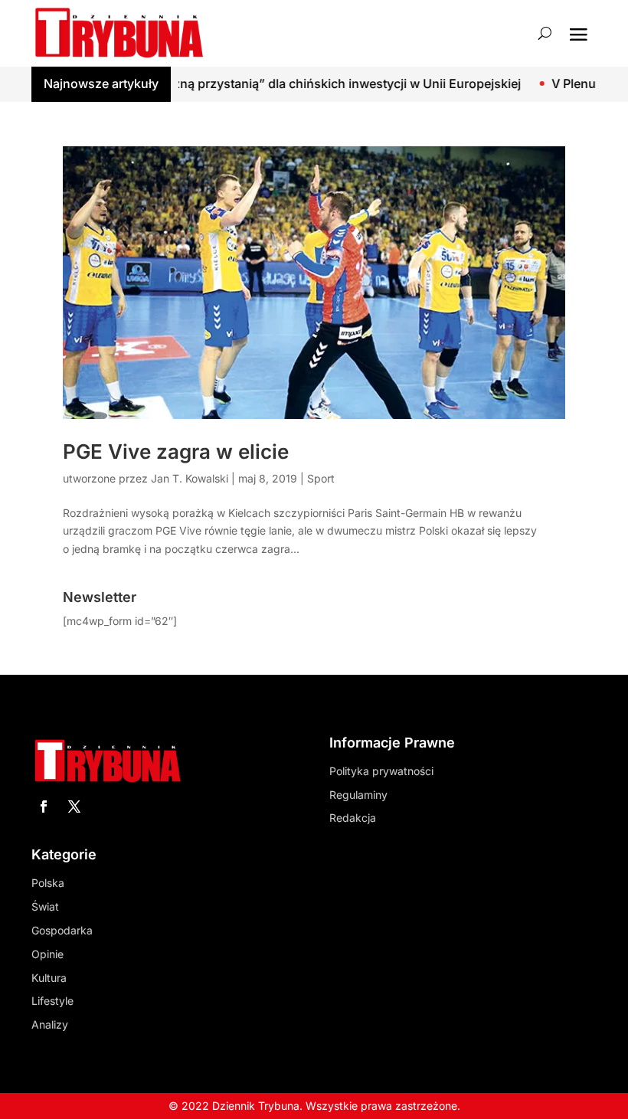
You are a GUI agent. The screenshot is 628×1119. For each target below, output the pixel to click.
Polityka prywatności (381, 770)
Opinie (47, 953)
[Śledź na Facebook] (43, 806)
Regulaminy (358, 794)
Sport (321, 478)
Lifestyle (52, 1000)
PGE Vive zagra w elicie (176, 451)
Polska (47, 882)
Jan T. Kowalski (189, 478)
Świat (45, 906)
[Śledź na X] (74, 806)
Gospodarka (62, 930)
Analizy (49, 1024)
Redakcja (352, 817)
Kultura (49, 977)
